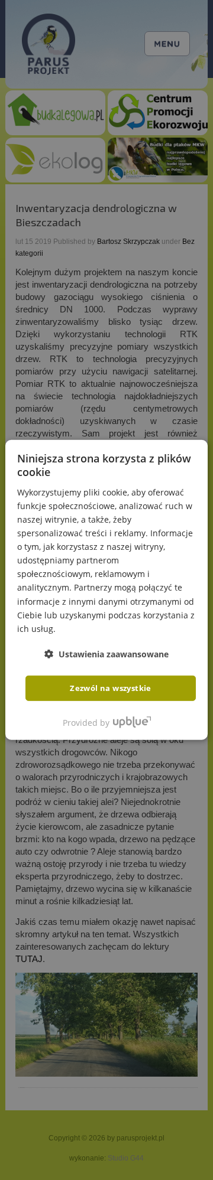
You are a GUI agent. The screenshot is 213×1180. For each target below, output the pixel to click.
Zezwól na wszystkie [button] (110, 688)
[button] (106, 654)
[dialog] (106, 590)
